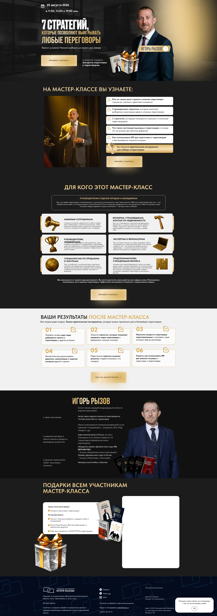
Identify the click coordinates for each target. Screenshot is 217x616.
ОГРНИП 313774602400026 (154, 599)
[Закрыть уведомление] (212, 599)
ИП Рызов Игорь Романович (154, 588)
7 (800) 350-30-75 (106, 612)
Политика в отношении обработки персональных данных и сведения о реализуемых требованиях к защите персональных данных (66, 610)
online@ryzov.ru (123, 608)
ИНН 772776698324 (152, 597)
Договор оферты (49, 603)
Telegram (106, 590)
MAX (105, 597)
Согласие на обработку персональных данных (116, 603)
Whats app (107, 594)
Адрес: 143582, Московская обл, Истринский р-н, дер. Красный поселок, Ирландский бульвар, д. (159, 610)
